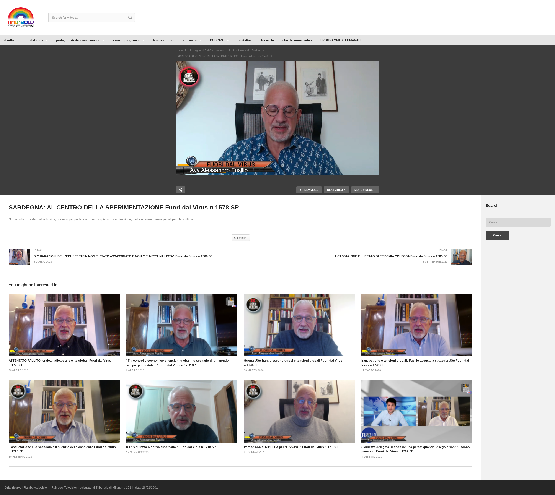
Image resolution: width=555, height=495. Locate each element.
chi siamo (190, 40)
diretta (9, 40)
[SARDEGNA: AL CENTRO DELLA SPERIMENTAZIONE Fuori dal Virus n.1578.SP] (64, 325)
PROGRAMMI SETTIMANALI (340, 40)
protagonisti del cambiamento (78, 40)
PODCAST (218, 40)
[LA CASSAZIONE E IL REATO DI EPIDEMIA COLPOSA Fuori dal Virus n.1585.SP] (359, 261)
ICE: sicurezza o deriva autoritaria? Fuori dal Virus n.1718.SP (171, 447)
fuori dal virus (33, 40)
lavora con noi (163, 40)
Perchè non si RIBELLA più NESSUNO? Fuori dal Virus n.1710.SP (291, 447)
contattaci (245, 40)
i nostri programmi (127, 40)
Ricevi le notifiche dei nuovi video (286, 40)
